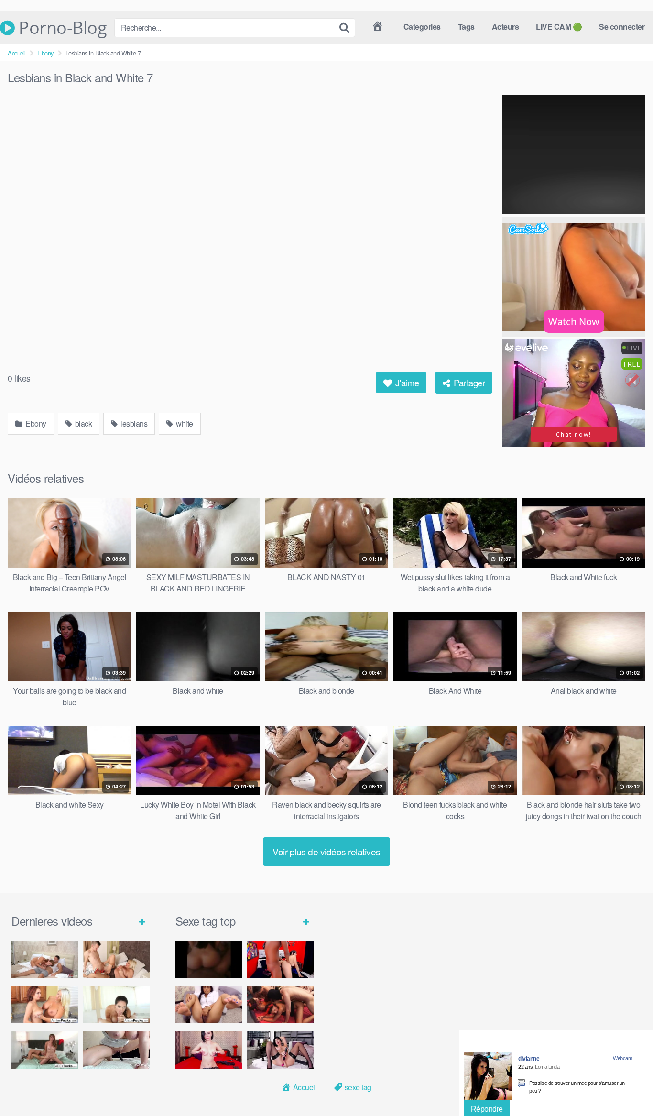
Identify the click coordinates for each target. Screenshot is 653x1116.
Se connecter (621, 26)
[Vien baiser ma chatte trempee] (208, 1005)
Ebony (45, 52)
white (183, 423)
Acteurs (505, 26)
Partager (468, 382)
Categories (422, 26)
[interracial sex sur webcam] (280, 959)
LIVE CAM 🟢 (559, 26)
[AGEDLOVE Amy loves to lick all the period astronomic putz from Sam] (116, 959)
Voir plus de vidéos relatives (326, 851)
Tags (466, 26)
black (82, 423)
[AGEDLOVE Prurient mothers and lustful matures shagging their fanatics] (44, 959)
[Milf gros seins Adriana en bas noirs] (280, 1050)
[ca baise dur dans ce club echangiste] (280, 1005)
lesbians (133, 423)
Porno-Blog (61, 27)
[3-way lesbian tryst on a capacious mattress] (44, 1050)
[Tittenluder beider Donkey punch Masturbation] (116, 1050)
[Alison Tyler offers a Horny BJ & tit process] (116, 1005)
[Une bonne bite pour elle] (208, 1050)
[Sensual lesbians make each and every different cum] (44, 1005)
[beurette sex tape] (208, 959)
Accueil (17, 52)
